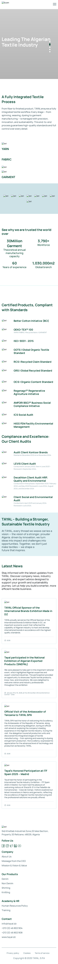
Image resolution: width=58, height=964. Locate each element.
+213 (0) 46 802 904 (12, 928)
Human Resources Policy (15, 905)
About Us (6, 856)
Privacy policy (13, 953)
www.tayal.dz (9, 937)
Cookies (27, 953)
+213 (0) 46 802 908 (12, 932)
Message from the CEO (14, 861)
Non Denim (7, 883)
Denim (5, 878)
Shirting (6, 887)
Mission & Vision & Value (14, 865)
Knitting (6, 892)
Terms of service (42, 953)
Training (6, 910)
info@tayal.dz (9, 923)
